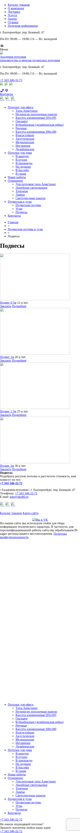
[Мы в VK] (40, 519)
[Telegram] (7, 86)
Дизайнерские (25, 149)
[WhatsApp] (2, 86)
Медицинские (25, 142)
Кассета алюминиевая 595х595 (36, 117)
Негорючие (23, 145)
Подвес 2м (7, 465)
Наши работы (17, 177)
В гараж (21, 173)
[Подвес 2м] (35, 462)
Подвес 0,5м (8, 302)
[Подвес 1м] (35, 353)
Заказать (5, 306)
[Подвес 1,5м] (35, 408)
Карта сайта (30, 513)
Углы (19, 208)
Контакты (14, 215)
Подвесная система (28, 205)
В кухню (21, 159)
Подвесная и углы (20, 201)
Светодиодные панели (30, 198)
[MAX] (11, 86)
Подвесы (21, 212)
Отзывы (13, 22)
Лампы (20, 194)
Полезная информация (23, 25)
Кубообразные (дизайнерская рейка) (39, 124)
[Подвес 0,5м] (35, 299)
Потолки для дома (20, 152)
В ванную (22, 156)
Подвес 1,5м (8, 411)
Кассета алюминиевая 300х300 (36, 131)
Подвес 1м (7, 357)
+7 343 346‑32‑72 (11, 80)
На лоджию (23, 166)
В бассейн (22, 170)
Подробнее (19, 306)
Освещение (15, 180)
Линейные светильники (31, 187)
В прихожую (24, 163)
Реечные (21, 128)
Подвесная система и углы (25, 229)
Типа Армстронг (27, 110)
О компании (16, 8)
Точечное (22, 191)
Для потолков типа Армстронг (36, 184)
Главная (13, 222)
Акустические (25, 138)
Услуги (12, 15)
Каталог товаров (19, 4)
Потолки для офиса (20, 107)
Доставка (14, 11)
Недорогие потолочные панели (36, 114)
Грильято (22, 121)
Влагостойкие (25, 135)
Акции (12, 18)
